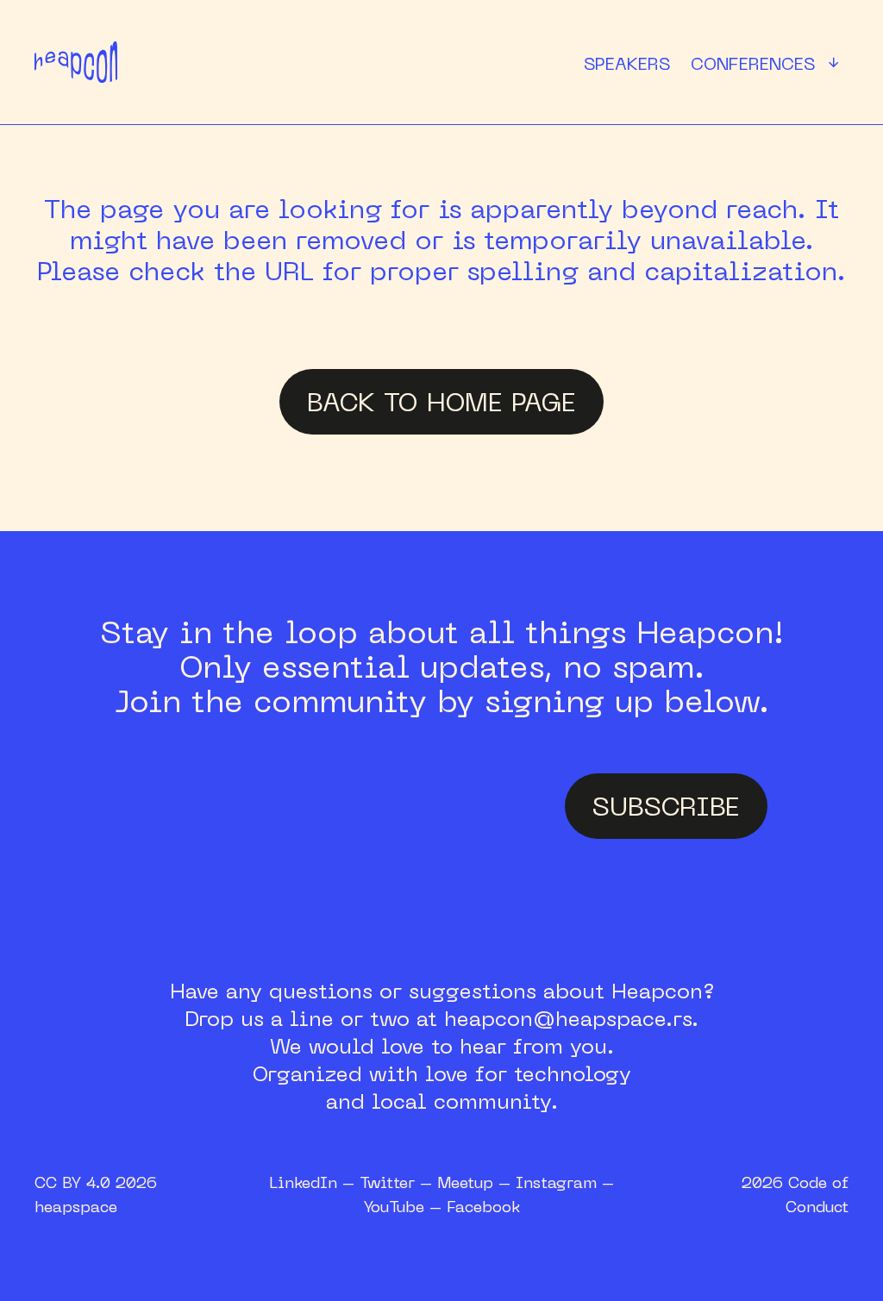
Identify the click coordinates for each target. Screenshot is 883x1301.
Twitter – (398, 1182)
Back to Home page (441, 401)
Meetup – (476, 1182)
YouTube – (405, 1206)
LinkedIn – (314, 1182)
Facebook (483, 1206)
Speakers (627, 63)
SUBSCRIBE (666, 806)
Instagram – (565, 1182)
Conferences (769, 63)
